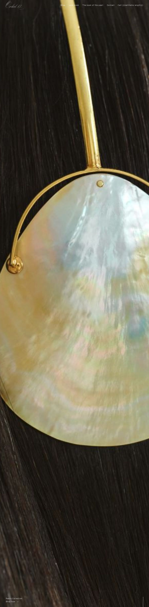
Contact (111, 5)
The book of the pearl (93, 5)
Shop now (10, 602)
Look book (74, 5)
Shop (63, 5)
